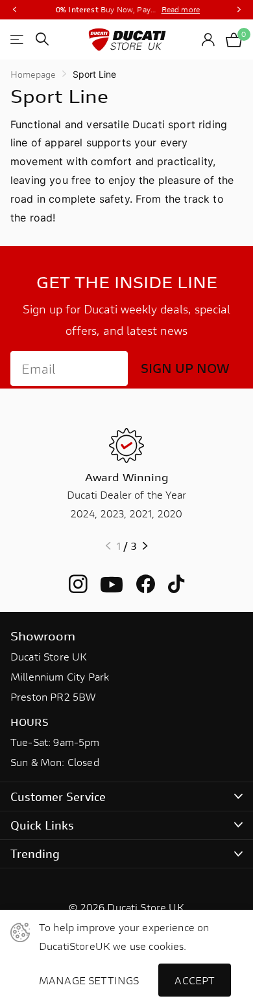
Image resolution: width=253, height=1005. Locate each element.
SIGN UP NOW (185, 368)
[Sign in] (208, 39)
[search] (42, 39)
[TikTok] (176, 584)
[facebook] (145, 584)
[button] (14, 10)
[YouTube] (112, 585)
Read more (181, 9)
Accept (195, 980)
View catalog (17, 39)
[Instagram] (78, 584)
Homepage (33, 74)
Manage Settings (89, 980)
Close (126, 796)
